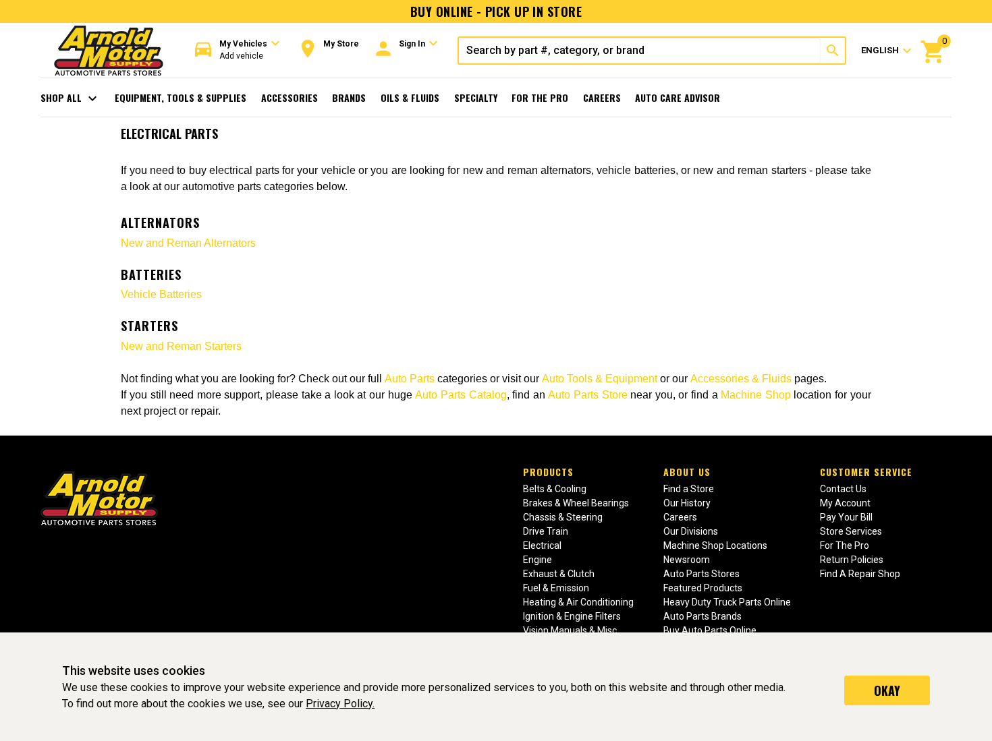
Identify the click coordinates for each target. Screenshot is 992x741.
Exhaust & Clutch (559, 573)
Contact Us (843, 488)
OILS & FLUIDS (410, 97)
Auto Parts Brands (702, 616)
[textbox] (640, 50)
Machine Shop (756, 395)
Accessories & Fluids (741, 378)
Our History (687, 503)
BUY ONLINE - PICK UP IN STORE (496, 11)
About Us (687, 472)
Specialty (475, 97)
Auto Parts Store (587, 395)
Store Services (851, 531)
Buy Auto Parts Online (709, 630)
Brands (349, 97)
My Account (845, 503)
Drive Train (545, 531)
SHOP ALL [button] (70, 98)
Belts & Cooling (554, 488)
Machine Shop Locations (715, 545)
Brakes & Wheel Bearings (576, 503)
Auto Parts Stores (701, 573)
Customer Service (866, 472)
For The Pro (540, 97)
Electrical (542, 545)
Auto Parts (410, 378)
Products (548, 472)
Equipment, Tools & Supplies (180, 97)
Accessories (289, 97)
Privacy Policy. (340, 703)
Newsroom (686, 559)
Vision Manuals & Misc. (571, 630)
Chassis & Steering (563, 517)
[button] (238, 50)
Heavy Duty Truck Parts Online (727, 602)
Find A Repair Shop (860, 573)
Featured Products (702, 588)
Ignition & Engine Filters (572, 616)
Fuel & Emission (556, 588)
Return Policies (851, 559)
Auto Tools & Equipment (599, 378)
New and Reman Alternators (188, 243)
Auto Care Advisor (677, 97)
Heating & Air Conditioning (578, 602)
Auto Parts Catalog (460, 395)
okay (887, 690)
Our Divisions (690, 531)
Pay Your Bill (846, 517)
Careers (602, 97)
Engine (537, 559)
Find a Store (688, 488)
